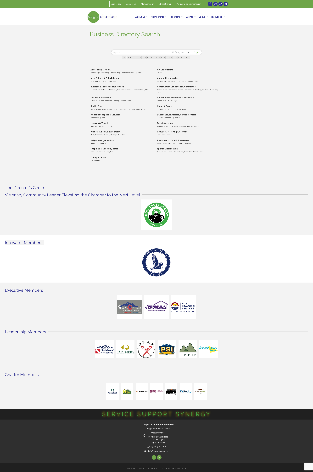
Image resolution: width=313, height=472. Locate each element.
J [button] (149, 57)
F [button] (140, 57)
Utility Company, (96, 135)
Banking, (116, 101)
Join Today (116, 4)
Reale (112, 152)
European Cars (192, 81)
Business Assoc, (139, 90)
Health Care (96, 106)
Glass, (179, 109)
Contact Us (131, 4)
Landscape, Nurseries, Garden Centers (176, 115)
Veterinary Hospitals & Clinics (189, 126)
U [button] (176, 57)
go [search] (197, 52)
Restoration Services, (125, 90)
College (174, 101)
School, (160, 101)
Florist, (166, 109)
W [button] (181, 57)
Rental (168, 135)
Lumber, (160, 109)
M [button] (156, 57)
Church (103, 143)
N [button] (159, 57)
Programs (175, 17)
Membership (157, 17)
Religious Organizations (102, 140)
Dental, (93, 109)
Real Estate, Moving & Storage (172, 132)
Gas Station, (171, 81)
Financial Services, (97, 101)
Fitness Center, (178, 152)
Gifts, (108, 152)
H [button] (145, 57)
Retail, (92, 152)
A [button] (128, 57)
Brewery (188, 143)
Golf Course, (162, 152)
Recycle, (107, 135)
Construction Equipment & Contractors (176, 87)
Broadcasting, (115, 73)
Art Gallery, (103, 81)
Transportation (98, 157)
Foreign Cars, (181, 81)
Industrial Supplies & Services (105, 115)
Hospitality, (94, 126)
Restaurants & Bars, (164, 143)
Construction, (162, 90)
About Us (140, 17)
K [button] (151, 57)
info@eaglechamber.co (158, 451)
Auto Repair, (161, 81)
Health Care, (135, 109)
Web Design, (95, 73)
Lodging (108, 126)
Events (189, 17)
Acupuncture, (125, 109)
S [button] (171, 57)
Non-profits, (95, 143)
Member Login (147, 4)
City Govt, (167, 101)
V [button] (178, 57)
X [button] (184, 57)
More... (140, 73)
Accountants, (95, 90)
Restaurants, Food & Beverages (173, 140)
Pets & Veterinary (166, 123)
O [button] (161, 57)
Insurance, (108, 101)
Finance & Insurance (100, 98)
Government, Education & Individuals (175, 98)
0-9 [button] (124, 57)
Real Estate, (161, 135)
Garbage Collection (117, 135)
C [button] (133, 57)
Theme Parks (113, 81)
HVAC (159, 73)
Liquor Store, (100, 152)
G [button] (142, 57)
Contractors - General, (176, 90)
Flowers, (160, 118)
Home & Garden (165, 106)
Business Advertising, (129, 73)
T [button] (173, 57)
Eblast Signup (165, 4)
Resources (216, 17)
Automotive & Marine (167, 78)
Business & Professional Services (107, 87)
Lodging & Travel (99, 123)
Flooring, (173, 109)
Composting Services (172, 118)
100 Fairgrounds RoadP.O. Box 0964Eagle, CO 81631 (158, 440)
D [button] (135, 57)
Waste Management (97, 118)
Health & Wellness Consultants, (108, 109)
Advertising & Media (100, 70)
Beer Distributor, (178, 143)
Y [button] (186, 57)
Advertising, (105, 73)
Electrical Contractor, (210, 90)
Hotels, (101, 126)
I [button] (147, 57)
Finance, (123, 101)
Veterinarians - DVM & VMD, (167, 126)
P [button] (164, 57)
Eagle (202, 17)
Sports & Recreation (167, 149)
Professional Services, (109, 90)
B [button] (130, 57)
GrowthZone (181, 468)
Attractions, (94, 81)
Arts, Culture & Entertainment (105, 78)
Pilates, (169, 152)
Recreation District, (191, 152)
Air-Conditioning (165, 70)
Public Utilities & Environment (105, 132)
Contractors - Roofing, (193, 90)
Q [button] (166, 57)
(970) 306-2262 (158, 446)
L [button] (154, 57)
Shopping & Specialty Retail (104, 149)
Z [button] (188, 57)
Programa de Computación (188, 4)
